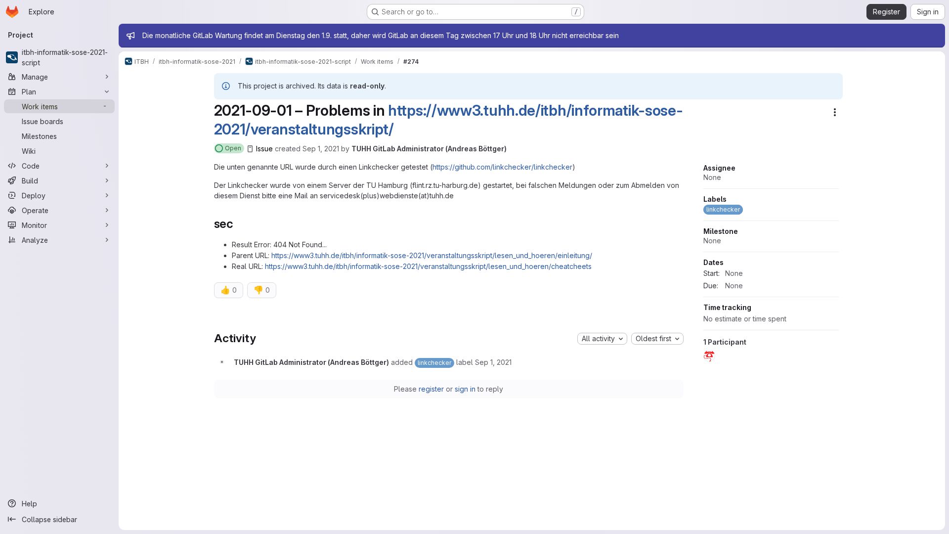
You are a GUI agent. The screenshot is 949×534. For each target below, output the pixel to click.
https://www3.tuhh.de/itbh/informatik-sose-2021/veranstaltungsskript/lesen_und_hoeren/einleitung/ (431, 255)
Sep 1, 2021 (320, 148)
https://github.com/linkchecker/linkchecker (502, 167)
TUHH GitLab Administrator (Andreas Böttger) (429, 148)
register (431, 389)
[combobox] (602, 339)
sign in (465, 389)
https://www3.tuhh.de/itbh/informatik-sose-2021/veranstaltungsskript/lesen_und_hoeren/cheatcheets (428, 266)
